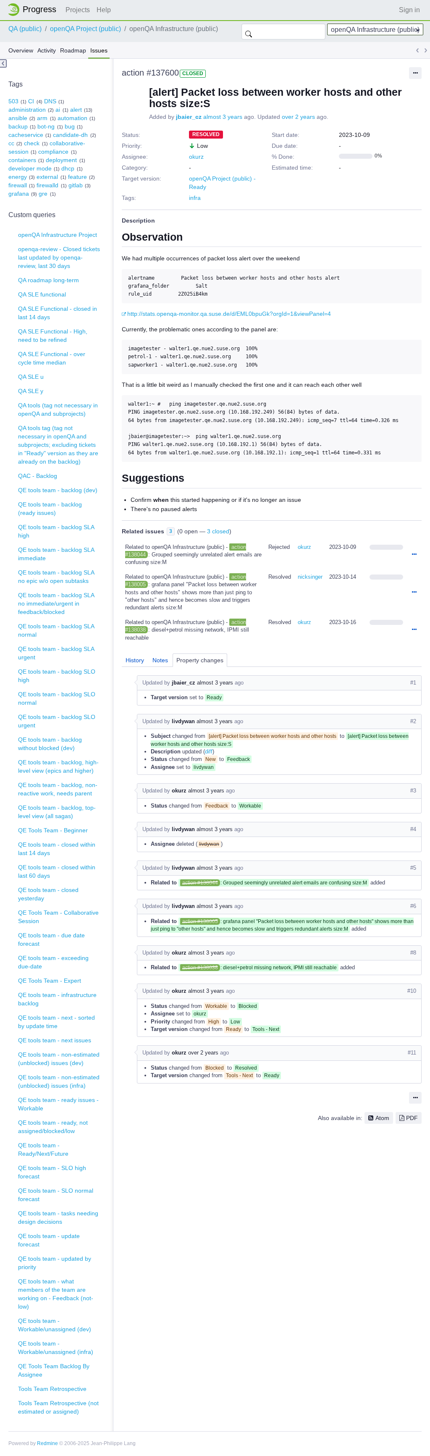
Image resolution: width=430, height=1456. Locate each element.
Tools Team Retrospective (52, 1388)
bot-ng (46, 126)
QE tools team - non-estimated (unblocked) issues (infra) (59, 1081)
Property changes (199, 660)
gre (43, 193)
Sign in (409, 9)
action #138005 (200, 921)
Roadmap (73, 50)
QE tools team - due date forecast (51, 939)
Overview (20, 50)
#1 (413, 682)
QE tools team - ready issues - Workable (58, 1104)
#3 (413, 790)
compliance (53, 151)
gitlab (75, 185)
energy (17, 176)
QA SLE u (31, 376)
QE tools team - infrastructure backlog (57, 999)
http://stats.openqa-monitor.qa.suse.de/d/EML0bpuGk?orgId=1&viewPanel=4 (229, 313)
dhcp (67, 168)
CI (31, 101)
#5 (413, 868)
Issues (99, 50)
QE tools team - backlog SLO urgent (56, 721)
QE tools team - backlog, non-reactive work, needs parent (57, 789)
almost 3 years (222, 116)
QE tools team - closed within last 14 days (56, 848)
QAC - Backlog (37, 475)
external (47, 176)
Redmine (47, 1443)
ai (57, 109)
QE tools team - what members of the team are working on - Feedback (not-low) (55, 1294)
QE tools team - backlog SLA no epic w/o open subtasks (56, 576)
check (31, 143)
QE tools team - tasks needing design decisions (58, 1217)
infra (195, 197)
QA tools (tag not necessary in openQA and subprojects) (58, 409)
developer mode (30, 168)
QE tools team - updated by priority (54, 1262)
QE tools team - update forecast (49, 1240)
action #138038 (200, 968)
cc (11, 143)
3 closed (218, 531)
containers (22, 160)
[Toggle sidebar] (3, 63)
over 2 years (298, 116)
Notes (160, 660)
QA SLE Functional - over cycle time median (51, 358)
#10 (411, 991)
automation (72, 118)
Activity (46, 50)
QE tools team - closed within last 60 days (56, 871)
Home (34, 10)
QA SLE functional (42, 294)
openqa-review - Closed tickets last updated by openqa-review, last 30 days (59, 257)
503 (13, 101)
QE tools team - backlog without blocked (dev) (50, 743)
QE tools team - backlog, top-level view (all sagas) (57, 811)
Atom (382, 1118)
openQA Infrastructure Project (57, 234)
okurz (196, 156)
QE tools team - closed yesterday (48, 894)
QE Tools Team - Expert (49, 980)
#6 (413, 906)
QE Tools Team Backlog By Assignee (53, 1370)
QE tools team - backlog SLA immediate (56, 553)
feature (77, 176)
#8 (413, 953)
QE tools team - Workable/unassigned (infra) (55, 1347)
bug (70, 126)
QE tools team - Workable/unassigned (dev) (54, 1325)
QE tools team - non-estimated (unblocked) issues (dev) (59, 1058)
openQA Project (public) (85, 28)
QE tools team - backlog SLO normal (56, 698)
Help (104, 9)
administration (27, 109)
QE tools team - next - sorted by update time (56, 1021)
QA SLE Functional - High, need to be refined (52, 335)
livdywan (183, 721)
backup (18, 126)
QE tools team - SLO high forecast (52, 1172)
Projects (78, 9)
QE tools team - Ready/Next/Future (43, 1149)
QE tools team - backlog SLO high (56, 675)
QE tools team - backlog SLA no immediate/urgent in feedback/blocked (56, 603)
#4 (413, 829)
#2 (413, 721)
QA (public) (25, 28)
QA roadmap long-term (48, 280)
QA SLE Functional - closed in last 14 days (57, 312)
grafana (18, 193)
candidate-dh (70, 134)
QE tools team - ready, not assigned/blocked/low (53, 1126)
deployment (61, 160)
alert (76, 109)
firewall (17, 185)
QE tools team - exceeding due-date (53, 962)
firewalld (47, 185)
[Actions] (414, 555)
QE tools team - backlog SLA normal (56, 630)
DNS (50, 101)
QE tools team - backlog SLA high (56, 531)
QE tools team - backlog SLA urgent (56, 653)
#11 (412, 1052)
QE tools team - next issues (54, 1040)
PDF (412, 1118)
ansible (17, 118)
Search (248, 31)
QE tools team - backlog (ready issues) (50, 508)
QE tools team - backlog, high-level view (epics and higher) (58, 766)
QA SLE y (30, 391)
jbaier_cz (189, 116)
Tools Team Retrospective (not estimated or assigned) (58, 1407)
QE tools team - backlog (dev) (57, 490)
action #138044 (200, 883)
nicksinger (310, 577)
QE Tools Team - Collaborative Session (58, 916)
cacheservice (25, 134)
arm (42, 118)
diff (208, 751)
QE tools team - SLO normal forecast (55, 1194)
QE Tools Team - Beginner (53, 830)
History (135, 660)
